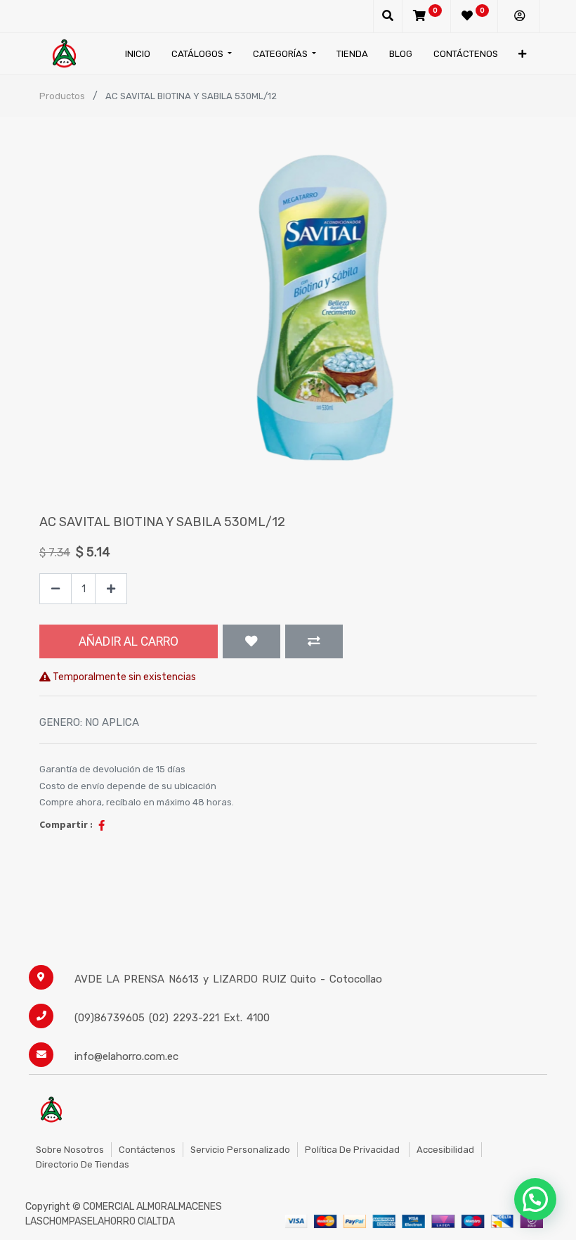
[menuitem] (137, 54)
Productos (62, 96)
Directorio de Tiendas (82, 1164)
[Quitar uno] (55, 589)
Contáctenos (147, 1149)
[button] (522, 54)
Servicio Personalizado (240, 1149)
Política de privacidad (353, 1149)
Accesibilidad (445, 1149)
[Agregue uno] (111, 589)
